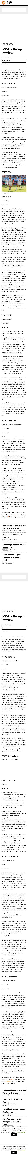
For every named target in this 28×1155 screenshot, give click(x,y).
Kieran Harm (6, 57)
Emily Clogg (13, 530)
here (15, 515)
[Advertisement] (14, 10)
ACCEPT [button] (14, 1152)
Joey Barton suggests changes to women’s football (11, 557)
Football (5, 530)
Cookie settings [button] (21, 1150)
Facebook (6, 517)
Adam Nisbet (18, 561)
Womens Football (8, 44)
